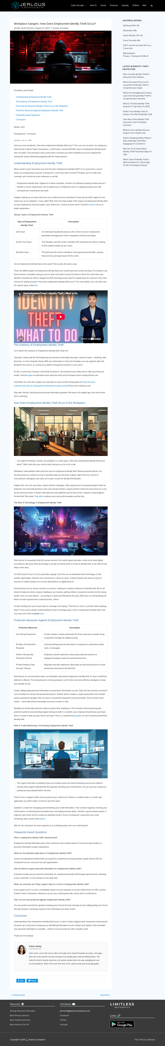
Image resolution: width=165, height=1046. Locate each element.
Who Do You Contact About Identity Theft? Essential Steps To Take (137, 152)
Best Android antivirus (20, 1020)
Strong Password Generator (23, 1011)
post (42, 614)
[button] (152, 6)
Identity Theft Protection (24, 28)
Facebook (64, 1015)
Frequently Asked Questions (28, 115)
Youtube (64, 1024)
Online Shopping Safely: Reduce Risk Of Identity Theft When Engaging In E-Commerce (137, 141)
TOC (136, 1040)
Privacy (143, 1040)
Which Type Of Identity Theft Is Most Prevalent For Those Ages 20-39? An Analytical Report (136, 162)
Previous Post (17, 995)
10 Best (135, 5)
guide (78, 716)
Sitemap (151, 1040)
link (35, 285)
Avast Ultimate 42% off (132, 35)
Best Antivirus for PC (19, 1024)
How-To (93, 5)
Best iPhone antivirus (19, 1015)
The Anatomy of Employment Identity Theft (34, 102)
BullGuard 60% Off (131, 26)
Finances (114, 5)
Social (103, 5)
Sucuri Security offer (131, 40)
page (30, 375)
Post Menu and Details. (24, 90)
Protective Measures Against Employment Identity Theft (39, 110)
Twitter (63, 1020)
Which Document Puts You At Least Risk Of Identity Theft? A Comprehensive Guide (136, 85)
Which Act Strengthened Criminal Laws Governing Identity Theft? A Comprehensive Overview (137, 96)
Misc (145, 5)
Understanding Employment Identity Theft (33, 97)
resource (92, 205)
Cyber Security (77, 5)
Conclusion (21, 120)
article (41, 496)
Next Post (105, 995)
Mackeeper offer (130, 30)
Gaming (125, 5)
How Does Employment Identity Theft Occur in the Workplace (42, 106)
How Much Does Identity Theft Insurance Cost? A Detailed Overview (136, 122)
